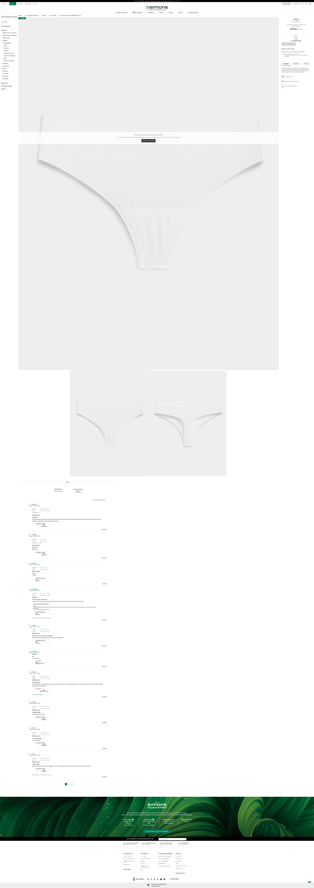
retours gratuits (166, 1)
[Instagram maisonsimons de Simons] (148, 879)
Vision (35, 3)
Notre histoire (179, 858)
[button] (286, 4)
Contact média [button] (126, 864)
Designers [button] (151, 12)
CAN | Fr (4, 3)
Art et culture (179, 861)
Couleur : (296, 35)
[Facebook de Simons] (151, 879)
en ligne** (186, 820)
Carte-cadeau (28, 3)
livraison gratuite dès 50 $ (152, 1)
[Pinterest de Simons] (158, 879)
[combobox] (100, 500)
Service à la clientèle (127, 856)
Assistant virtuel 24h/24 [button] (128, 858)
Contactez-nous (127, 853)
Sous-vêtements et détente (9, 17)
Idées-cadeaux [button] (138, 12)
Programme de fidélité (157, 807)
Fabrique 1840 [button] (194, 12)
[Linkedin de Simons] (164, 879)
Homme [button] (171, 12)
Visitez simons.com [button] (155, 886)
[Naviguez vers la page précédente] (63, 784)
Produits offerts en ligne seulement (145, 866)
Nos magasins (179, 856)
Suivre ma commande (146, 858)
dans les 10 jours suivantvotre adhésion (128, 822)
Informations (144, 853)
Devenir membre (164, 856)
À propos (178, 853)
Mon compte (296, 3)
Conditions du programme (164, 866)
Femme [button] (161, 12)
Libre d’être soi (179, 868)
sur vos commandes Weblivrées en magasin (149, 822)
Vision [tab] (285, 63)
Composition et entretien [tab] (296, 64)
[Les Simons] (157, 804)
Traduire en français (38, 694)
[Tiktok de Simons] (154, 879)
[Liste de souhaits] (303, 3)
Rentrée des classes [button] (121, 12)
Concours (163, 861)
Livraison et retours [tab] (306, 64)
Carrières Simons (180, 873)
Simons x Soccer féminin (181, 865)
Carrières (20, 3)
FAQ (142, 869)
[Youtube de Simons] (161, 879)
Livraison (143, 861)
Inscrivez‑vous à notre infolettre (142, 839)
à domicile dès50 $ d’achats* (168, 821)
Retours (142, 863)
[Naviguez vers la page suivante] (72, 784)
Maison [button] (180, 12)
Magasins (13, 3)
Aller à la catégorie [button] (148, 140)
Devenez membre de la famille (157, 831)
